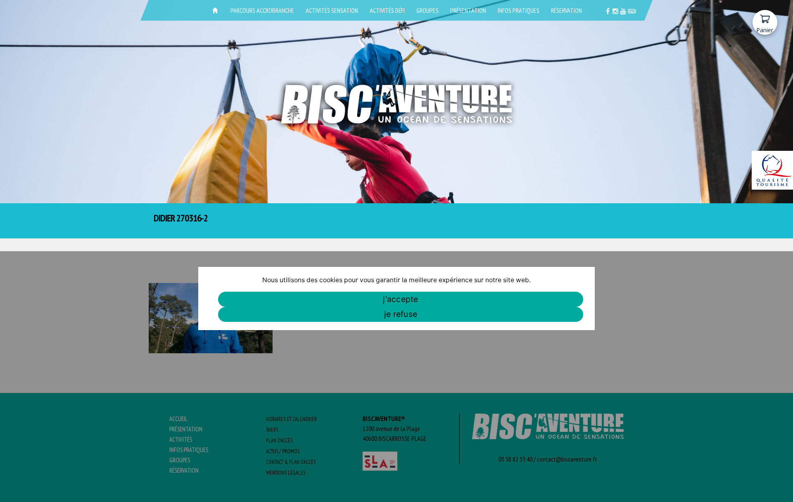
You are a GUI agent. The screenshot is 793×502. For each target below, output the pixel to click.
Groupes (427, 10)
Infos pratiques (518, 10)
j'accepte (400, 299)
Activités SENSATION (332, 10)
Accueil (215, 10)
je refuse (400, 314)
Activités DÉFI (387, 10)
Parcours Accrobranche (262, 10)
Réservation (566, 10)
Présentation (468, 10)
